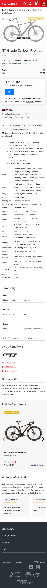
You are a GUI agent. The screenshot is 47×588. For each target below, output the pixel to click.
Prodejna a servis (10, 536)
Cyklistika (10, 10)
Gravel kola (32, 10)
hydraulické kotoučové (33, 329)
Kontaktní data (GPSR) (32, 125)
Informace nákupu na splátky (17, 117)
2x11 (26, 314)
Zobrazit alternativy (9, 92)
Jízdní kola (21, 10)
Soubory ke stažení (19, 129)
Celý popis (22, 63)
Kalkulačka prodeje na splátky (17, 114)
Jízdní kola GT (10, 367)
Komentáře (15, 125)
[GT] (23, 355)
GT (44, 70)
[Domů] (3, 10)
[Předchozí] (4, 439)
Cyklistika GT (10, 362)
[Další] (43, 439)
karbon (27, 300)
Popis (5, 125)
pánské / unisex (30, 338)
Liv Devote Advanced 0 (15, 452)
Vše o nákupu (8, 529)
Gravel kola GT (11, 371)
